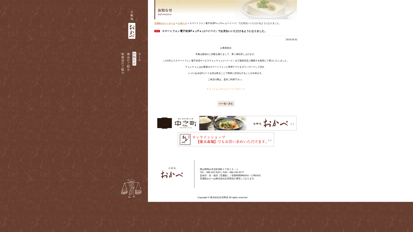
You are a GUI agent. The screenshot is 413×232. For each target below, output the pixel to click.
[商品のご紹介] (129, 63)
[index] (125, 1)
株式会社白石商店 (225, 178)
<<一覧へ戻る (226, 103)
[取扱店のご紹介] (123, 63)
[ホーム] (140, 63)
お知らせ (182, 23)
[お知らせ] (134, 63)
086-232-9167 (213, 172)
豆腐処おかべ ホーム (164, 23)
